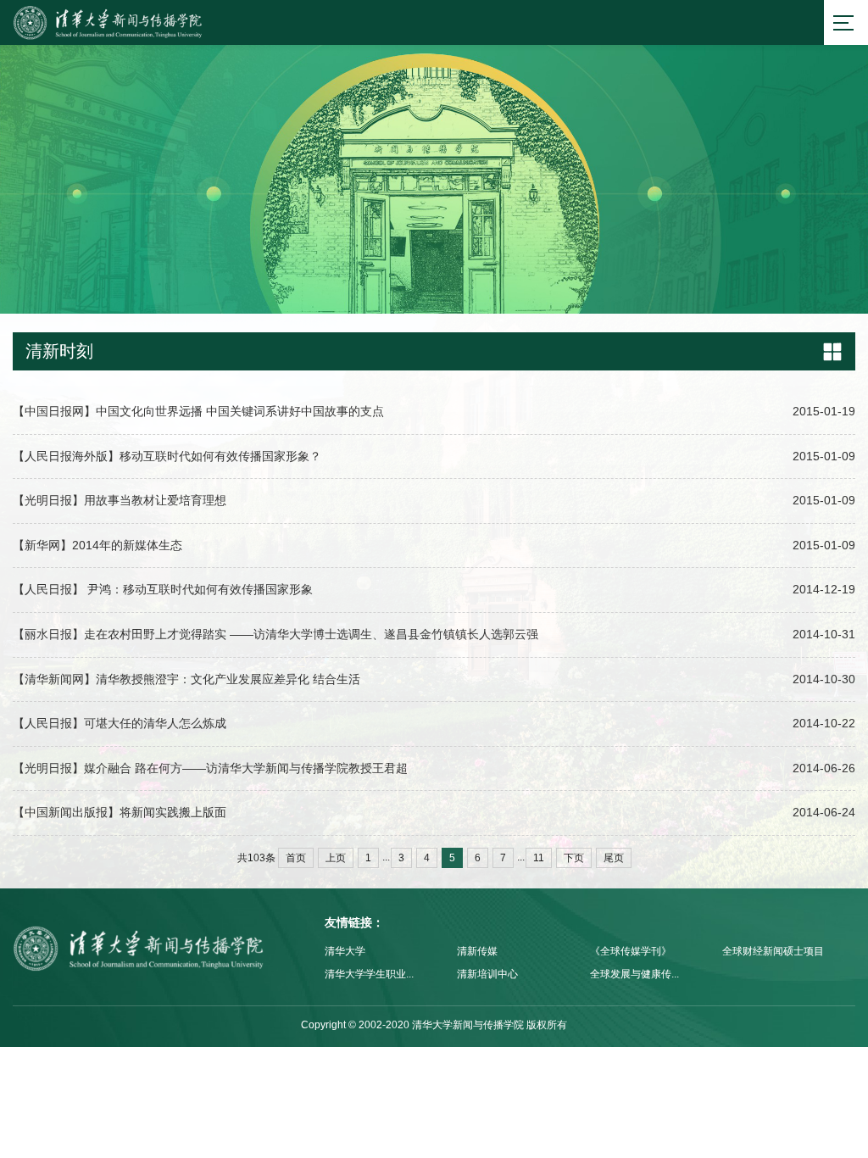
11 (538, 858)
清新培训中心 (487, 974)
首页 (296, 858)
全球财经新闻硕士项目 (773, 951)
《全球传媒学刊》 (630, 951)
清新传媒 (477, 951)
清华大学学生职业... (369, 974)
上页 (336, 858)
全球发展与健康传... (634, 974)
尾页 (614, 858)
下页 (574, 858)
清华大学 (345, 951)
